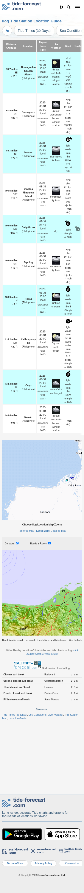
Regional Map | (27, 530)
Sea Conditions (37, 714)
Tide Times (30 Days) (34, 30)
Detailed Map (58, 530)
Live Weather (55, 714)
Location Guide (17, 718)
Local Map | (43, 531)
